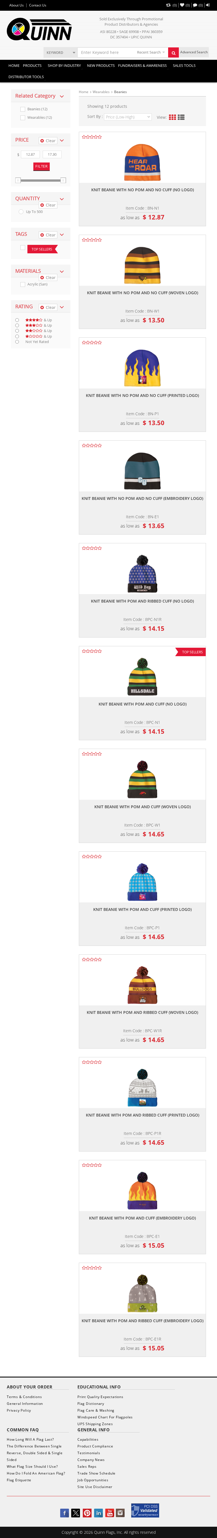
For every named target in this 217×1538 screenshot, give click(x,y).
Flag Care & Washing (95, 1410)
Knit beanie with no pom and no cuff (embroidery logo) (142, 498)
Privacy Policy (19, 1410)
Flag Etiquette (19, 1480)
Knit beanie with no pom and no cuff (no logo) (142, 189)
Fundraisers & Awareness (142, 65)
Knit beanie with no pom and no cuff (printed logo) (142, 395)
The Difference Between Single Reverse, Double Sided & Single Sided (35, 1453)
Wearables (101, 91)
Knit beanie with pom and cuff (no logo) (142, 704)
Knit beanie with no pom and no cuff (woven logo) (142, 292)
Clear (51, 140)
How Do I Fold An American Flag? (36, 1473)
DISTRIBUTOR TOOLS (26, 76)
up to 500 (34, 211)
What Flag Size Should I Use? (32, 1466)
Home (13, 65)
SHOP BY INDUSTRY (64, 65)
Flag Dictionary (90, 1403)
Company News (91, 1459)
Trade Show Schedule (96, 1473)
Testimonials (88, 1453)
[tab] (40, 95)
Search (173, 52)
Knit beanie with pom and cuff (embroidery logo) (142, 1218)
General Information (25, 1403)
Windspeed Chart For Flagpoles (105, 1417)
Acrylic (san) (37, 284)
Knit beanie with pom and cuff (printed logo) (142, 909)
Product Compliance (95, 1446)
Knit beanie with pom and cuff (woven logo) (142, 806)
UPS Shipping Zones (95, 1423)
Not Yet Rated (37, 341)
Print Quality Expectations (100, 1396)
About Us (16, 5)
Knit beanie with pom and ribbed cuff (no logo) (142, 601)
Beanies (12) (37, 109)
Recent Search (149, 52)
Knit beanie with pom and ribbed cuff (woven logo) (142, 1012)
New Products (101, 65)
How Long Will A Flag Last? (30, 1439)
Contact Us (37, 5)
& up (48, 320)
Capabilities (88, 1439)
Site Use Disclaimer (94, 1486)
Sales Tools (184, 65)
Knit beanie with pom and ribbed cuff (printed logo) (142, 1115)
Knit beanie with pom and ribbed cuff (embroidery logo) (142, 1320)
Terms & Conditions (24, 1396)
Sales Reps (87, 1466)
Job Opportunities (92, 1480)
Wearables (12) (39, 117)
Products (32, 65)
